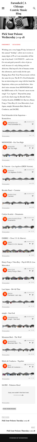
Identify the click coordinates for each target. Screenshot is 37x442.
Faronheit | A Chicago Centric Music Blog (18, 8)
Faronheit (6, 44)
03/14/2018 (16, 44)
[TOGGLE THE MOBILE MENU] (3, 8)
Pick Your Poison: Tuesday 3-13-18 (15, 420)
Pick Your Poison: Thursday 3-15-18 (21, 431)
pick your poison (9, 408)
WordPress (23, 438)
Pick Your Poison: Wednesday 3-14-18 (13, 35)
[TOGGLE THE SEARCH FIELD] (34, 8)
